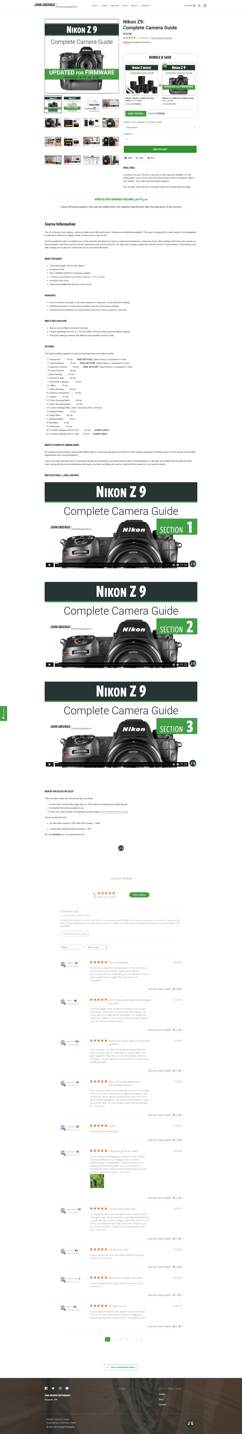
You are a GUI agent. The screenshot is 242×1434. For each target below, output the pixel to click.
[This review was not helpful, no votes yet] (179, 989)
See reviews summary (162, 37)
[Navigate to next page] (141, 1339)
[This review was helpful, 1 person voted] (174, 1295)
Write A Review (139, 895)
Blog (161, 1399)
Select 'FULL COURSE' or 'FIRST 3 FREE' (143, 122)
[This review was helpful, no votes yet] (174, 989)
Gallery (162, 1394)
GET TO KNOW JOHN (170, 1388)
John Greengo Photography (64, 1427)
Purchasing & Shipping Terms (61, 1423)
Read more (100, 1106)
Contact (162, 1404)
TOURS (122, 1388)
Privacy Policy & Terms (58, 1419)
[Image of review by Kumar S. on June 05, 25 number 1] (97, 1181)
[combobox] (72, 947)
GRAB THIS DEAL (136, 113)
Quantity (128, 134)
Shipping (127, 42)
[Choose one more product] (165, 66)
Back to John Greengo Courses (123, 1367)
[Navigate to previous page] (100, 1339)
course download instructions (113, 811)
